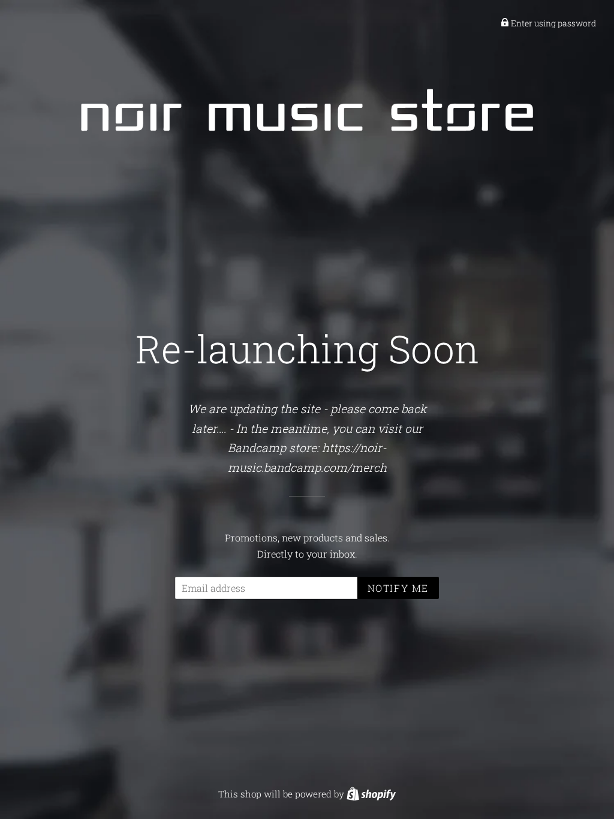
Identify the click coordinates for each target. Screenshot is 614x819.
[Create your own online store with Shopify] (371, 794)
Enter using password (552, 23)
